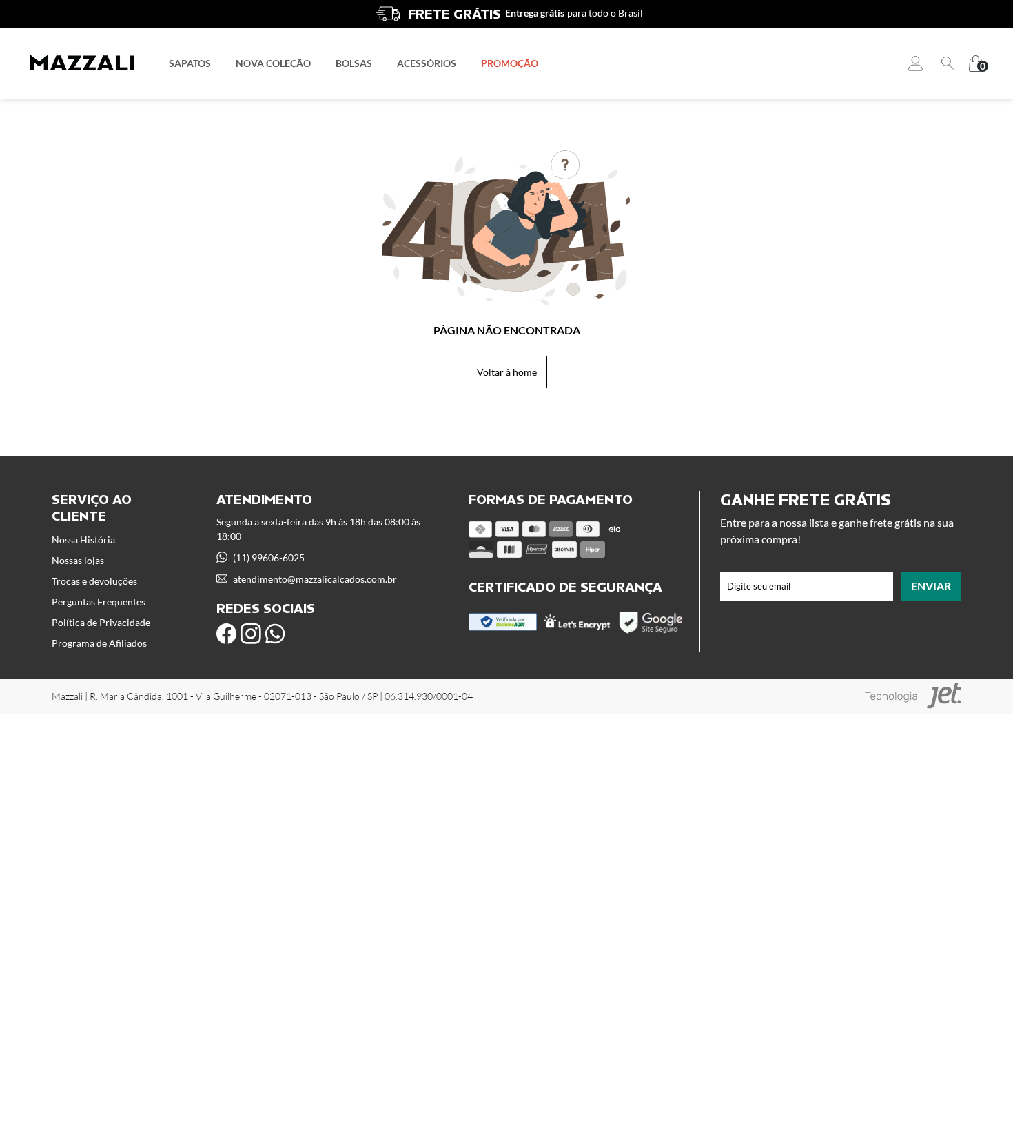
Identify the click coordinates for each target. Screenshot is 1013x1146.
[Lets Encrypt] (577, 626)
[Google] (651, 632)
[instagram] (251, 633)
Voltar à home (507, 372)
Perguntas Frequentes (98, 601)
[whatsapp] (275, 633)
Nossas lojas (78, 560)
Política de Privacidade (101, 622)
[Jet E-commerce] (913, 696)
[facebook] (226, 633)
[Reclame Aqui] (503, 627)
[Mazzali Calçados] (82, 63)
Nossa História (83, 539)
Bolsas (354, 63)
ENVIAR (931, 585)
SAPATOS (190, 63)
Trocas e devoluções (94, 581)
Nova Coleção (273, 63)
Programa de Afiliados (99, 643)
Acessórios (426, 63)
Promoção (509, 63)
